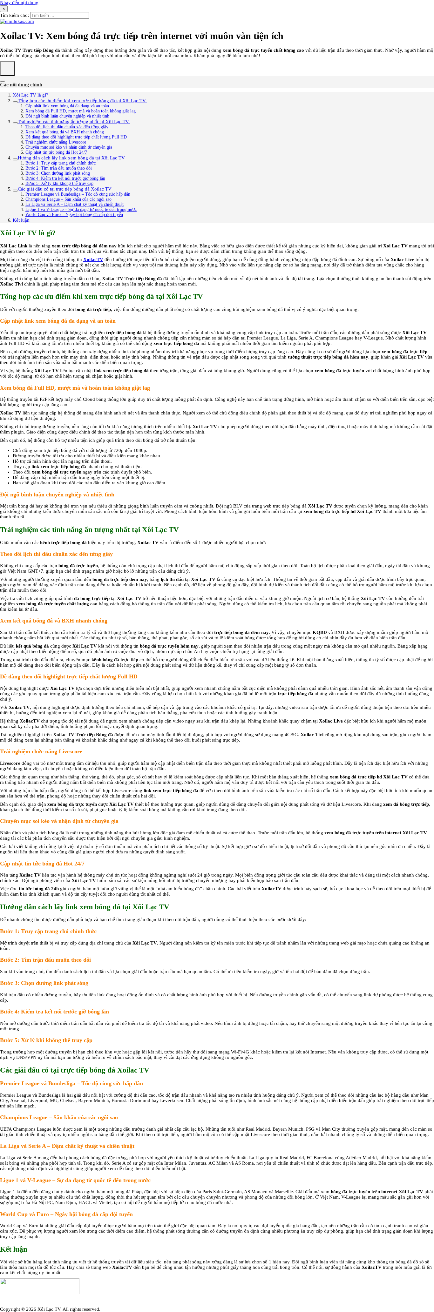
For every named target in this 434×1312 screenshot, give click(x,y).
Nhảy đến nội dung (19, 2)
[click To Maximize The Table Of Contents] (7, 68)
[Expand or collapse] (2, 81)
